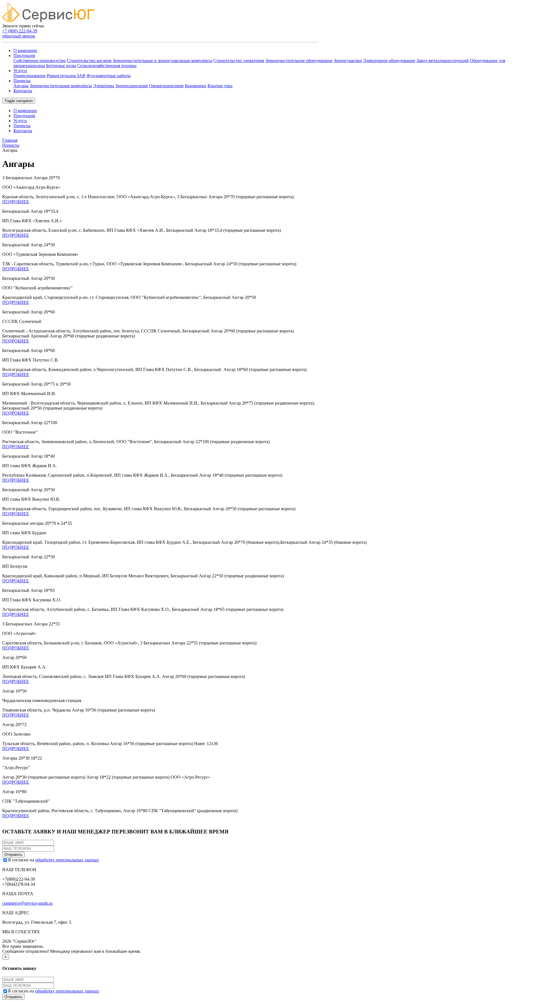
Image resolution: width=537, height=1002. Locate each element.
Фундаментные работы (108, 75)
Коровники (195, 85)
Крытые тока (220, 85)
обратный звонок (18, 36)
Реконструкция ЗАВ (66, 75)
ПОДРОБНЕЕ (15, 201)
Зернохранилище (131, 85)
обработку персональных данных (67, 859)
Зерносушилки (348, 60)
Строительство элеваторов (238, 60)
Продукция (24, 55)
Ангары (21, 85)
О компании (25, 50)
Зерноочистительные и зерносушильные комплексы (162, 60)
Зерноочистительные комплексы (61, 85)
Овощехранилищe (166, 85)
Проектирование (29, 75)
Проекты (21, 80)
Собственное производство (39, 60)
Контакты (22, 90)
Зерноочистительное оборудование (299, 60)
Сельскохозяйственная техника (106, 65)
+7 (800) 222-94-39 (19, 31)
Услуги (20, 70)
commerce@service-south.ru (27, 903)
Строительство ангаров (89, 60)
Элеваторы (103, 85)
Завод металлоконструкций (442, 60)
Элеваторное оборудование (389, 60)
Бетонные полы (61, 65)
